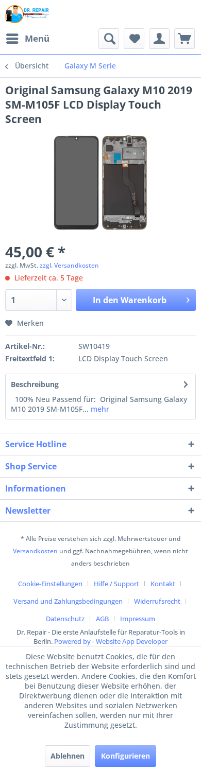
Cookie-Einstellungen (50, 583)
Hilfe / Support (116, 583)
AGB (102, 618)
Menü (37, 38)
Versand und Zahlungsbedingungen (68, 601)
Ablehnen (68, 756)
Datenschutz (65, 618)
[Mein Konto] (159, 38)
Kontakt (162, 583)
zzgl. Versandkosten (69, 265)
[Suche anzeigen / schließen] (108, 38)
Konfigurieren (125, 756)
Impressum (137, 618)
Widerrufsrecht (157, 601)
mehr (99, 409)
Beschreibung (35, 384)
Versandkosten (35, 551)
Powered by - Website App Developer (110, 641)
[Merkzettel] (134, 38)
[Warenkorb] (184, 38)
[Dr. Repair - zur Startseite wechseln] (27, 14)
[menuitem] (27, 38)
